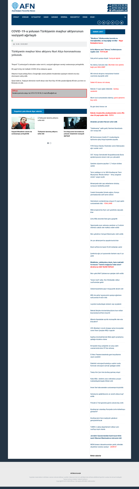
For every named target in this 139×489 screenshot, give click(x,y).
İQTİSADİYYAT (36, 17)
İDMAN (85, 17)
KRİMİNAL (64, 17)
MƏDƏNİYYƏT (75, 17)
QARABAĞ (54, 17)
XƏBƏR (46, 17)
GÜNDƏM (25, 17)
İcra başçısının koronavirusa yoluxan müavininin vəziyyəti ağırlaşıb (74, 134)
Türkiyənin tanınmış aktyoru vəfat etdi (47, 133)
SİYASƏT (16, 17)
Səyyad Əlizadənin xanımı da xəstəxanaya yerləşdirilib (21, 133)
